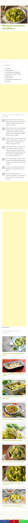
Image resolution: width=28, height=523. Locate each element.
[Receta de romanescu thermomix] (14, 504)
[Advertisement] (14, 45)
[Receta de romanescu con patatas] (14, 417)
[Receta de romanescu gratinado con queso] (14, 351)
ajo (12, 75)
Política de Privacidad (18, 519)
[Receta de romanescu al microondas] (14, 459)
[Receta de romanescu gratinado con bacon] (14, 372)
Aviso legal (6, 519)
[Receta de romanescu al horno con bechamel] (14, 395)
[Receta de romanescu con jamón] (14, 438)
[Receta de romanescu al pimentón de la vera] (14, 481)
